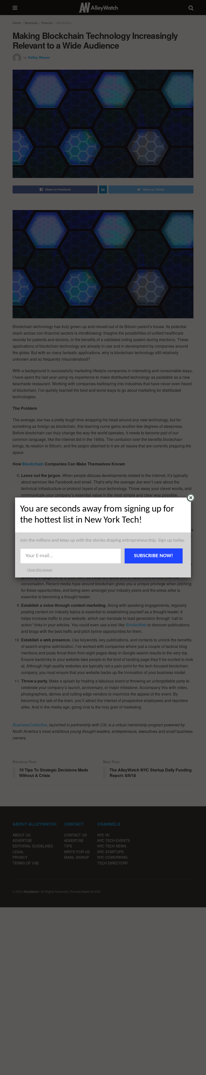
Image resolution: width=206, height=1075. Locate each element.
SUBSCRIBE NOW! (153, 555)
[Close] (191, 498)
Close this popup (39, 570)
